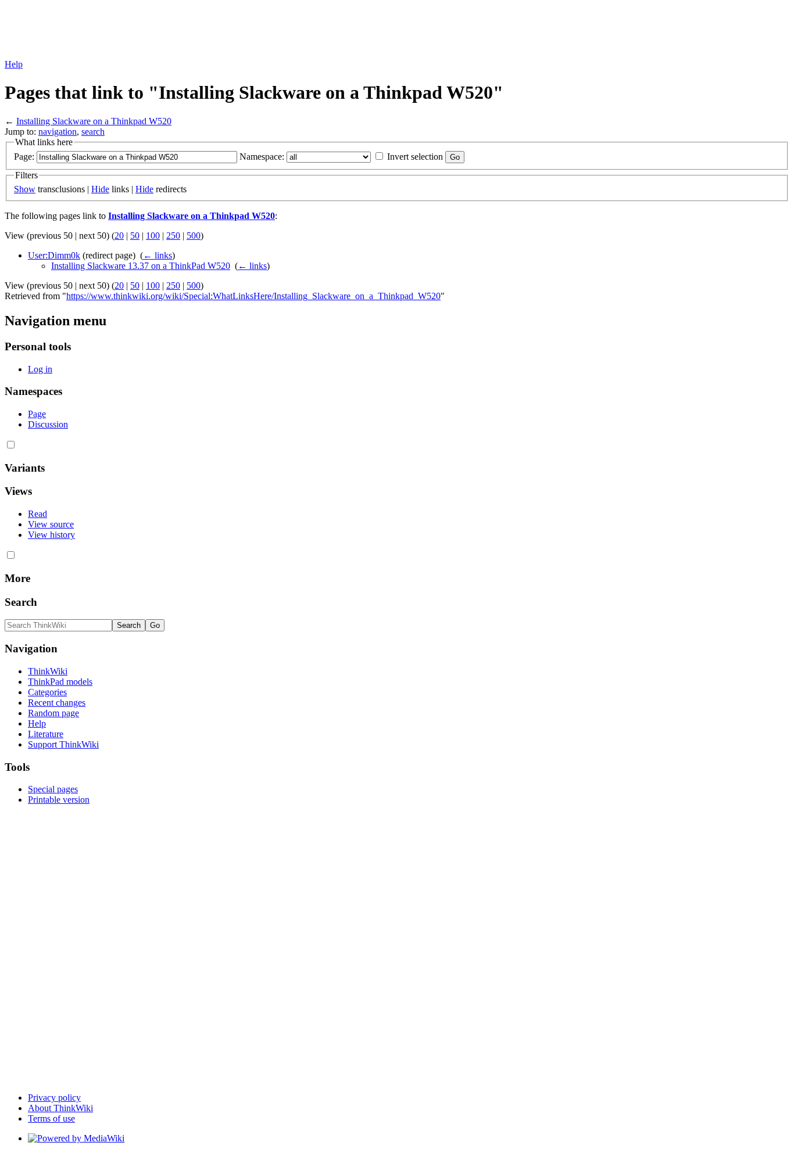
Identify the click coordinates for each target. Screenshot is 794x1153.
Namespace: (261, 156)
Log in (40, 369)
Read (37, 514)
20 (119, 235)
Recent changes (56, 702)
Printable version (59, 799)
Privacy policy (54, 1097)
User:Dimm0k (54, 255)
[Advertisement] (216, 31)
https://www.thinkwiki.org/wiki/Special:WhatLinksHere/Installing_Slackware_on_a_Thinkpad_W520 (253, 296)
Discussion (48, 424)
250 (173, 235)
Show (24, 189)
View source (51, 524)
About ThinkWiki (60, 1108)
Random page (53, 713)
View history (51, 535)
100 (153, 235)
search (93, 132)
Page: (24, 156)
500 (194, 235)
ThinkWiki (47, 671)
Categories (47, 692)
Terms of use (51, 1118)
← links (157, 255)
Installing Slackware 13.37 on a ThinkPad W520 (140, 266)
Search (21, 602)
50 (135, 235)
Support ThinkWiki (63, 744)
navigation (57, 132)
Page (37, 414)
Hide (100, 189)
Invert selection (415, 156)
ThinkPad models (60, 682)
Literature (45, 734)
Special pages (53, 789)
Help (14, 64)
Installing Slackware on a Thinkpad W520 (93, 121)
